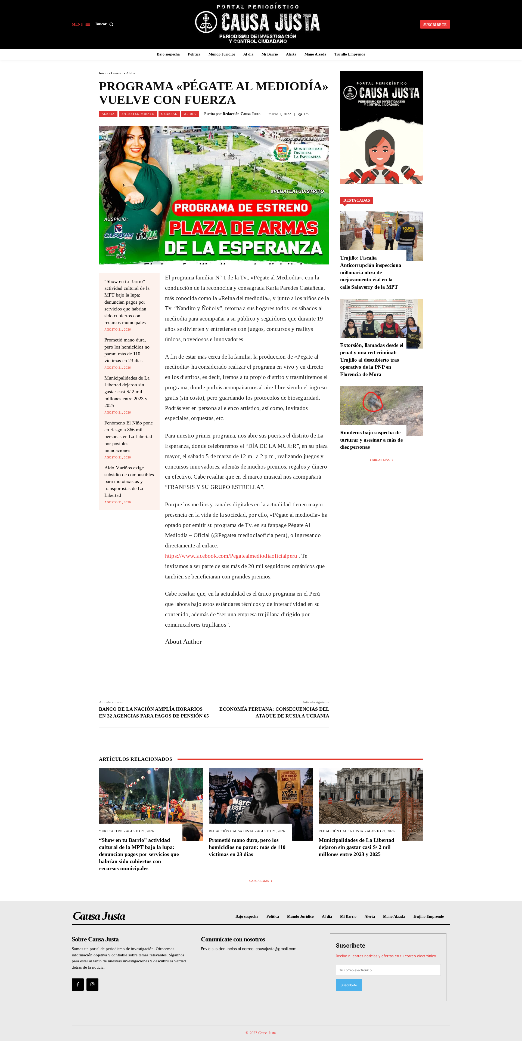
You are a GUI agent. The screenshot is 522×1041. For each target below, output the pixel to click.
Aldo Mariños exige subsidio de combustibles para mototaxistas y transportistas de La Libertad (129, 481)
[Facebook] (78, 984)
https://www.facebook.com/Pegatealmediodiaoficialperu (231, 556)
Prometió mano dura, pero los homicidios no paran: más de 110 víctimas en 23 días (247, 847)
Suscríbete (350, 945)
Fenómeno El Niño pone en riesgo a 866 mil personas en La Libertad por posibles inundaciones (128, 436)
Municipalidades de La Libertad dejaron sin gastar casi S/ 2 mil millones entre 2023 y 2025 (127, 391)
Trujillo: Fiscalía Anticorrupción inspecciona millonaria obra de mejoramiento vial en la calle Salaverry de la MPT (370, 272)
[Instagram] (92, 984)
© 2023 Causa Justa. (261, 1033)
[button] (105, 24)
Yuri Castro (111, 831)
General (117, 73)
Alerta (108, 113)
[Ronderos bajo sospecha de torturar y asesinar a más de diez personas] (381, 411)
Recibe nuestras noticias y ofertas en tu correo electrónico (386, 956)
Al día (130, 73)
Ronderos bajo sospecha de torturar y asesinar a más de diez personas (371, 440)
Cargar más (380, 459)
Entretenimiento (138, 113)
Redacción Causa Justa (241, 114)
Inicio (103, 73)
